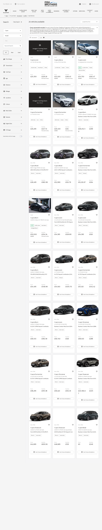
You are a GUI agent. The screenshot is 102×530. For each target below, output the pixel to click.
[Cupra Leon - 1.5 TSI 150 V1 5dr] (64, 257)
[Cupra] (6, 11)
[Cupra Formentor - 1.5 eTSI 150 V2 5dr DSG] (40, 362)
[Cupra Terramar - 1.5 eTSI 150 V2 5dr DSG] (64, 362)
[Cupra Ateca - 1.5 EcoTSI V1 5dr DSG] (64, 47)
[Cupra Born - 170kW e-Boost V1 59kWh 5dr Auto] (88, 100)
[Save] (49, 57)
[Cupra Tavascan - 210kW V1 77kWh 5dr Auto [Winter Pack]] (64, 415)
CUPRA (25, 15)
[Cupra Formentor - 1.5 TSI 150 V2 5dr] (64, 100)
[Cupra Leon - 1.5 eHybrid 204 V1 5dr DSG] (88, 47)
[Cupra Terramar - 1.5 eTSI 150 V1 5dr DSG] (88, 310)
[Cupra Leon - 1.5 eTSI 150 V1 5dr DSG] (88, 205)
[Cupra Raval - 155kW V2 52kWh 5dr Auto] (64, 153)
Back (7, 15)
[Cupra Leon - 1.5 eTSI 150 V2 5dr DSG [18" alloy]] (64, 205)
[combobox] (12, 30)
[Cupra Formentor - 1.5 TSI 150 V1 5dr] (88, 153)
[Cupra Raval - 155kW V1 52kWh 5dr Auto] (88, 415)
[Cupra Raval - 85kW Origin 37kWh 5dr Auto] (40, 153)
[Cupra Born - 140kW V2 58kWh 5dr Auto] (40, 310)
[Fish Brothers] (51, 4)
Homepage (19, 15)
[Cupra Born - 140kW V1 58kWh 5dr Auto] (40, 257)
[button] (18, 31)
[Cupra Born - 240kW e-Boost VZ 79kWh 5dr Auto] (40, 205)
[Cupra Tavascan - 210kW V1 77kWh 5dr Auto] (88, 362)
